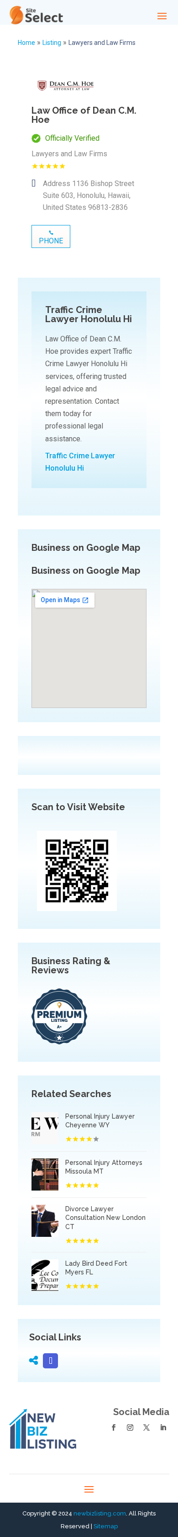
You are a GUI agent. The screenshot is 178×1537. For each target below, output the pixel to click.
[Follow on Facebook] (113, 1427)
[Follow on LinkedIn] (163, 1427)
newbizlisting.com (99, 1513)
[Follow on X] (146, 1427)
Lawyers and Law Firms (102, 42)
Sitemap (106, 1526)
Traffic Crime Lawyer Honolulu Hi (80, 461)
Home (26, 42)
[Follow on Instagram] (130, 1427)
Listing (51, 42)
